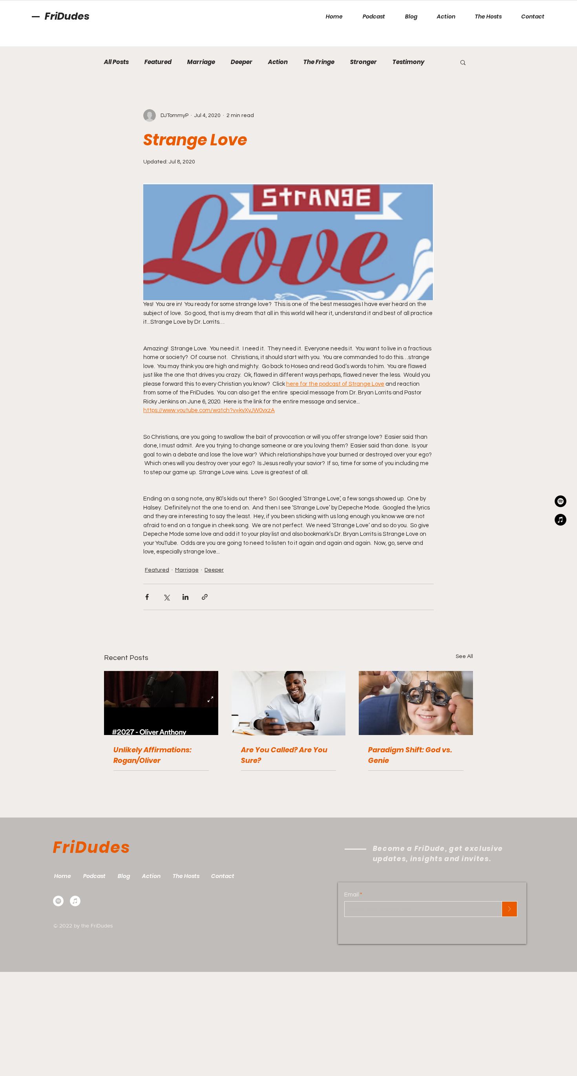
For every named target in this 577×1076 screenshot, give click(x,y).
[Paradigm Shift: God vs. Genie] (416, 703)
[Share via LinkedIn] (185, 597)
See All (464, 656)
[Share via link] (204, 597)
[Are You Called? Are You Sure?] (289, 703)
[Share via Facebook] (147, 597)
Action (278, 62)
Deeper (241, 62)
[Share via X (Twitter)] (166, 597)
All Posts (116, 62)
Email (351, 895)
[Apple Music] (75, 901)
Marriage (201, 62)
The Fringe (318, 62)
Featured (158, 62)
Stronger (363, 62)
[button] (463, 62)
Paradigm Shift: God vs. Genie (410, 755)
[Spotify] (58, 901)
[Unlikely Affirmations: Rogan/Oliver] (161, 703)
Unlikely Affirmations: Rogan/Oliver (152, 755)
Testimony (408, 62)
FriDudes (67, 16)
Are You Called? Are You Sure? (284, 755)
